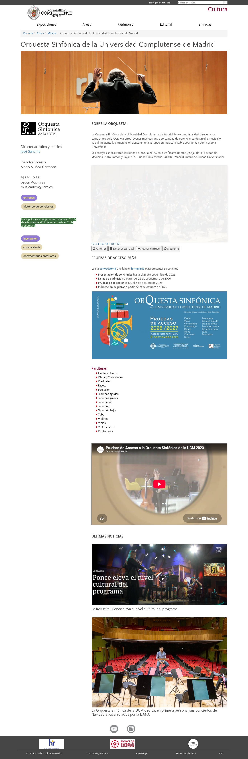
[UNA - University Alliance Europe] (193, 743)
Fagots (102, 385)
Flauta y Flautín (107, 373)
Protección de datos (186, 753)
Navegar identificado (159, 2)
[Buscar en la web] (225, 2)
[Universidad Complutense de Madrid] (50, 12)
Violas (102, 423)
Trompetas (104, 402)
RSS (221, 753)
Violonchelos (106, 427)
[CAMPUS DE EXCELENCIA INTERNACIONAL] (122, 743)
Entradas (205, 25)
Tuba (101, 414)
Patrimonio (125, 25)
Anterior (100, 248)
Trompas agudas (108, 394)
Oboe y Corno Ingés (110, 377)
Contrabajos (105, 431)
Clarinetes (104, 381)
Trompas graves (108, 398)
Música (52, 33)
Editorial (166, 25)
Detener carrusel (123, 248)
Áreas (87, 25)
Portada (28, 33)
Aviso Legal (141, 753)
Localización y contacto (97, 753)
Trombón (103, 406)
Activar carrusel (150, 248)
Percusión (104, 389)
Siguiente (172, 248)
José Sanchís (31, 152)
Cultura (217, 9)
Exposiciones (46, 25)
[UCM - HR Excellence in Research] (51, 743)
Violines (103, 418)
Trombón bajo (107, 410)
